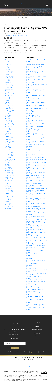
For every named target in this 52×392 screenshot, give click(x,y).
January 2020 (9, 172)
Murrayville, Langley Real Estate (35, 216)
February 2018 (9, 206)
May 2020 (8, 165)
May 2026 (8, 66)
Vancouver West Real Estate (34, 288)
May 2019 (7, 185)
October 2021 (8, 139)
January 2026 (9, 72)
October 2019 (8, 177)
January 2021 (9, 152)
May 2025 (8, 82)
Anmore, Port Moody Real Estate (35, 64)
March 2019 (8, 188)
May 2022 (8, 131)
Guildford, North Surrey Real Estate (36, 175)
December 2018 (9, 193)
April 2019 (8, 187)
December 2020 (9, 154)
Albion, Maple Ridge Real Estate (35, 63)
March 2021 (8, 149)
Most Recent (8, 59)
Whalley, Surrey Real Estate (34, 306)
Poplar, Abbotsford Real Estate (34, 235)
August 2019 (8, 180)
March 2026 (8, 69)
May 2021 (7, 146)
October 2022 (9, 123)
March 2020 (8, 169)
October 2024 (9, 92)
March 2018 (8, 205)
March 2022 (8, 134)
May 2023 (8, 116)
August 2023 (8, 112)
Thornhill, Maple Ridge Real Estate (35, 279)
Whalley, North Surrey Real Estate (35, 304)
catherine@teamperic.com (37, 335)
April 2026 (8, 68)
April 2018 (8, 203)
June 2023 (8, 115)
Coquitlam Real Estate (32, 133)
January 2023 (9, 121)
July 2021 (7, 144)
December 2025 (9, 74)
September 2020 (10, 159)
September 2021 (9, 141)
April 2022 (8, 133)
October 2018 (8, 195)
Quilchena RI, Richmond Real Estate (36, 244)
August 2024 (8, 95)
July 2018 (7, 198)
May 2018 (7, 201)
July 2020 (8, 162)
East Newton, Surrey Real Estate (35, 157)
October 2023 (9, 108)
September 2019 (9, 178)
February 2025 (9, 85)
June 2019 (8, 183)
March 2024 (8, 103)
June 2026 (8, 64)
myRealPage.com (28, 366)
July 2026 (8, 63)
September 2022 (10, 125)
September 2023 (10, 110)
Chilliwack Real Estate (32, 115)
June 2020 (8, 164)
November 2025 (9, 76)
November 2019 (9, 175)
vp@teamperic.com (37, 329)
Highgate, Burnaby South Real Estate (36, 188)
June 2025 (8, 81)
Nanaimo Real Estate (32, 218)
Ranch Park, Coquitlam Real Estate (35, 245)
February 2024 (9, 105)
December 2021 (9, 136)
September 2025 (10, 77)
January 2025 (9, 87)
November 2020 (9, 156)
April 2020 (8, 167)
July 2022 (8, 128)
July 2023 (8, 113)
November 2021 (9, 138)
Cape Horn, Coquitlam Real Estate (35, 89)
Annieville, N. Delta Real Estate (34, 66)
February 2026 (9, 71)
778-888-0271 (37, 333)
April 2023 (8, 118)
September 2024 (10, 94)
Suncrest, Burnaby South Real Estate (36, 273)
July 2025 (8, 79)
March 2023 (8, 120)
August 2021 (8, 143)
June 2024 (8, 99)
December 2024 (9, 89)
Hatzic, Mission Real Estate (33, 183)
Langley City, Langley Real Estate (35, 193)
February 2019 (9, 190)
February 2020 (9, 170)
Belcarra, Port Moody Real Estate (35, 71)
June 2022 (8, 129)
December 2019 (9, 174)
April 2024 (8, 102)
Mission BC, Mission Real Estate (34, 206)
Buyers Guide (30, 82)
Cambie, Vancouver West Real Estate (36, 84)
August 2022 (8, 126)
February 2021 (9, 151)
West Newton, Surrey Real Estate (35, 299)
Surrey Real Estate (31, 275)
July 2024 (8, 97)
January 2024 (9, 107)
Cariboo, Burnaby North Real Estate (36, 94)
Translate (30, 18)
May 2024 (8, 100)
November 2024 (9, 90)
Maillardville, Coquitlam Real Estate (36, 198)
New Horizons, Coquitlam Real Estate (36, 219)
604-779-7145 (37, 328)
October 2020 (9, 157)
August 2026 (8, 61)
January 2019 (9, 191)
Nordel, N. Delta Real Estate (33, 221)
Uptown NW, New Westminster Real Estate (17, 35)
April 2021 (8, 147)
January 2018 (9, 208)
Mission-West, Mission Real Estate (35, 208)
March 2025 (8, 84)
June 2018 (8, 200)
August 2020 (8, 160)
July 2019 (7, 182)
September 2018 (9, 196)
